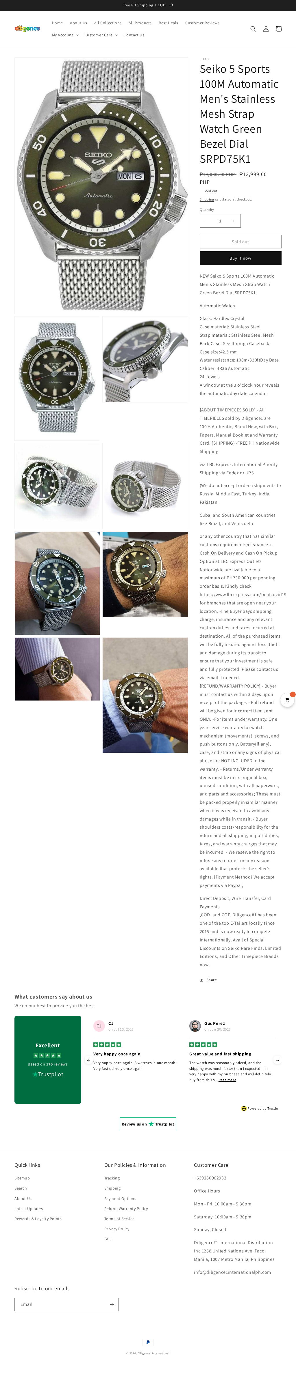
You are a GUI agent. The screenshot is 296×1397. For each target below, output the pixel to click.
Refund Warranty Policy (126, 1208)
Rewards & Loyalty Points (38, 1218)
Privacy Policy (117, 1228)
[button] (65, 35)
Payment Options (120, 1198)
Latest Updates (28, 1208)
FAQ (108, 1238)
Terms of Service (119, 1218)
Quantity (207, 209)
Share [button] (211, 979)
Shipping (207, 199)
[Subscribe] (112, 1304)
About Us (23, 1198)
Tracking (112, 1178)
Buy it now (240, 258)
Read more (131, 1080)
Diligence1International (154, 1353)
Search (20, 1188)
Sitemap (22, 1178)
